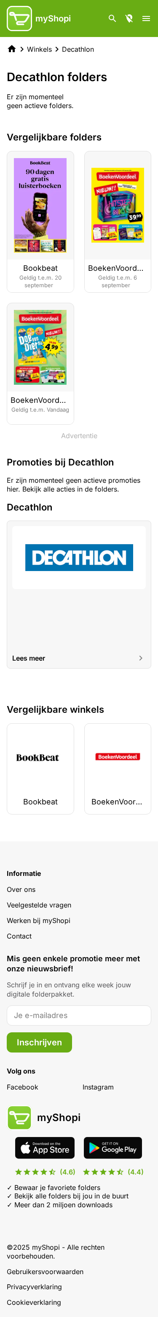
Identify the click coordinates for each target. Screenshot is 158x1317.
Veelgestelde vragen (39, 905)
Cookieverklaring (34, 1302)
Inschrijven (39, 1042)
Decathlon (78, 49)
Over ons (21, 889)
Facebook (22, 1087)
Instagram (98, 1087)
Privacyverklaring (34, 1287)
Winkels (39, 49)
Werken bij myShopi (38, 920)
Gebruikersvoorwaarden (45, 1271)
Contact (19, 936)
